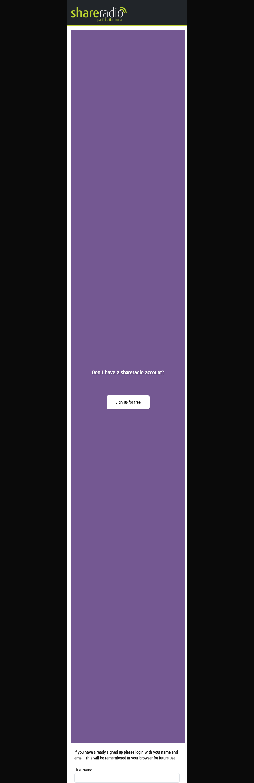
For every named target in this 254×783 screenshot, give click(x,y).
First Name (83, 770)
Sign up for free (128, 402)
